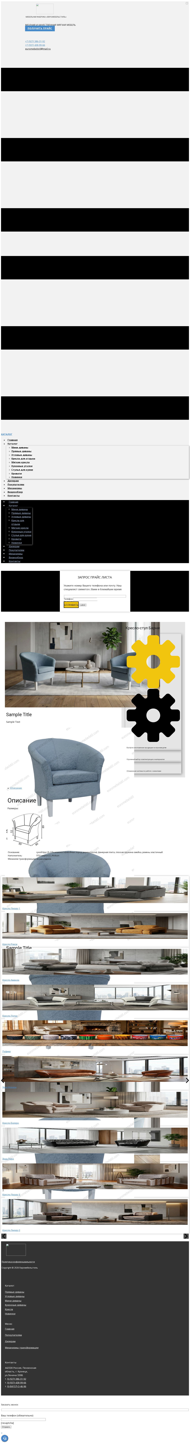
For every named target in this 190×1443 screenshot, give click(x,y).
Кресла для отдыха (23, 458)
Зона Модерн (9, 1087)
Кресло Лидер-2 (11, 1230)
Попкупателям (13, 1335)
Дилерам (13, 480)
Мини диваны (19, 447)
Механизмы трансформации (22, 1347)
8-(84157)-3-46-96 (16, 1386)
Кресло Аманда (10, 980)
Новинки (16, 477)
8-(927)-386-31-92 (16, 1378)
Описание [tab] (16, 788)
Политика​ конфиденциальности (18, 1261)
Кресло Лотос (9, 1016)
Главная (12, 439)
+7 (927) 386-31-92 (35, 41)
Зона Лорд (8, 1159)
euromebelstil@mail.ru (38, 48)
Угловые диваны (21, 454)
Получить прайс (40, 28)
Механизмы (14, 488)
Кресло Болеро (10, 1123)
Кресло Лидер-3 (11, 1194)
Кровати (16, 473)
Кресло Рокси (9, 944)
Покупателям (15, 484)
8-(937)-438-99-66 (16, 1382)
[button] (2, 1080)
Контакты (13, 495)
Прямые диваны (21, 451)
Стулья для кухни (22, 469)
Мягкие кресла (20, 462)
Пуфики (6, 1051)
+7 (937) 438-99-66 (35, 45)
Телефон (68, 598)
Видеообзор (15, 491)
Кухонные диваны (15, 1304)
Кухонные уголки (21, 465)
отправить (71, 604)
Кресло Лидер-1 (11, 908)
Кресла (9, 1309)
